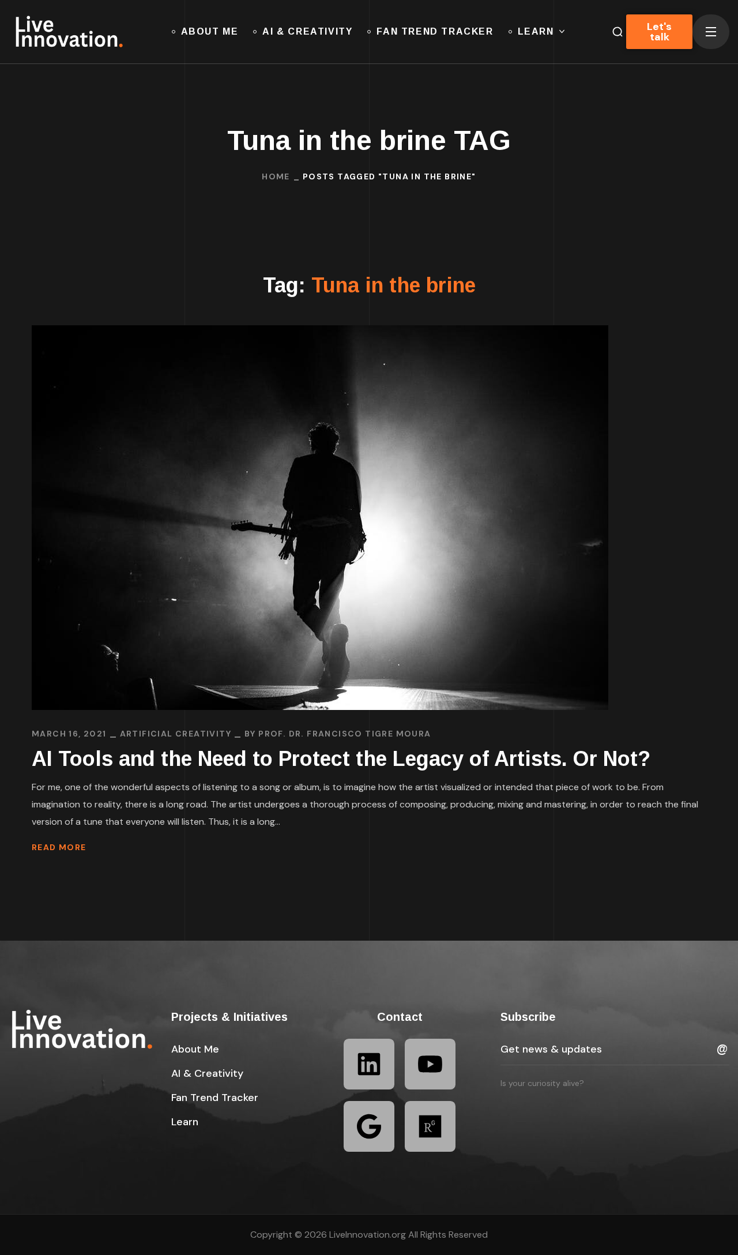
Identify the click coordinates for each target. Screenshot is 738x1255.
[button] (195, 1049)
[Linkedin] (369, 1064)
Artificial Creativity (175, 733)
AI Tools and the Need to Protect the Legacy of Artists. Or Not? (341, 759)
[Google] (369, 1126)
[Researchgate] (430, 1126)
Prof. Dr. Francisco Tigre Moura (344, 733)
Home (276, 176)
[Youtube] (430, 1064)
